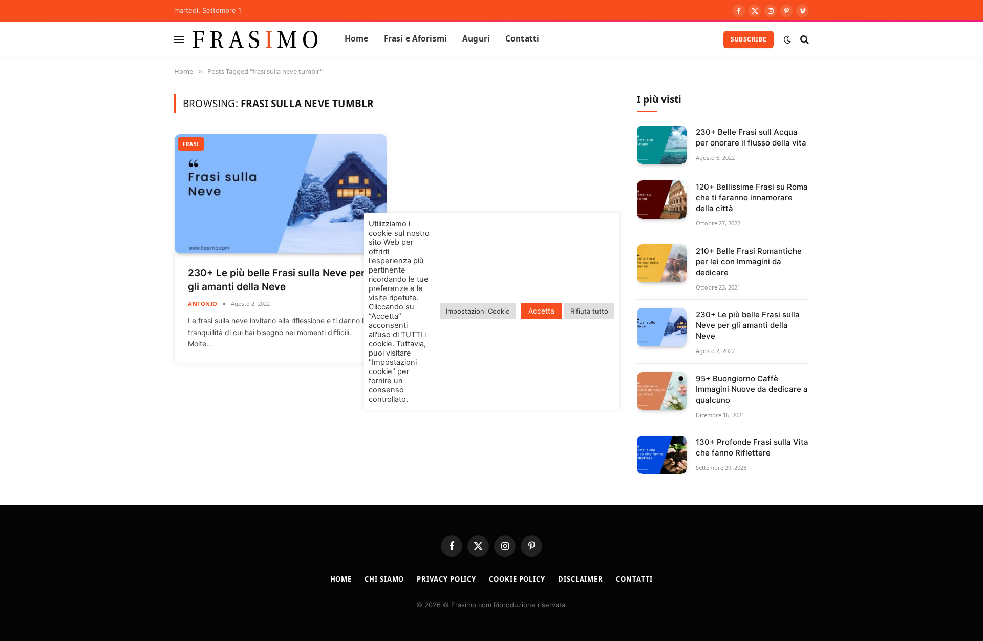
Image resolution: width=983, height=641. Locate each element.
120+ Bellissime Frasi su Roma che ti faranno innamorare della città (752, 197)
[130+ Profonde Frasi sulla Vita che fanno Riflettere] (662, 455)
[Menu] (179, 39)
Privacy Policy (446, 579)
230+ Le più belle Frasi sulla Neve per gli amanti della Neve (276, 280)
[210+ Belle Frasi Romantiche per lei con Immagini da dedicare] (662, 263)
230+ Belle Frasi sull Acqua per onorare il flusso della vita (751, 137)
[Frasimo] (255, 39)
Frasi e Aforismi (415, 38)
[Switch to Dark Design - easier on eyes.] (787, 39)
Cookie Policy (517, 579)
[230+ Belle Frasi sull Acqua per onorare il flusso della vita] (662, 145)
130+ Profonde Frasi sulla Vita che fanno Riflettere (752, 447)
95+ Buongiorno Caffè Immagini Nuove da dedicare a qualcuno (752, 389)
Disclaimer (580, 579)
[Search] (803, 39)
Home (357, 38)
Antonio (203, 303)
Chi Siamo (384, 579)
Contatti (522, 38)
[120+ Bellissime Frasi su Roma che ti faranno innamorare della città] (662, 199)
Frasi (191, 144)
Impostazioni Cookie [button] (478, 311)
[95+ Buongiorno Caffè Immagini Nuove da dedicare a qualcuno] (662, 391)
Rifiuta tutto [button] (589, 311)
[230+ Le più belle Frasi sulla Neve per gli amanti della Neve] (281, 194)
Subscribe (748, 39)
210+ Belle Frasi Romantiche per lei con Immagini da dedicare (749, 261)
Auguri (476, 38)
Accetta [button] (541, 310)
